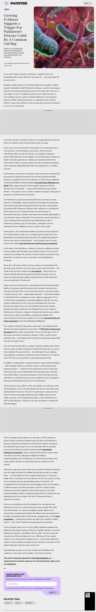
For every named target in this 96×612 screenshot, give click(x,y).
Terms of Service (39, 588)
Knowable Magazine (40, 558)
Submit (51, 592)
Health (7, 603)
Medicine (28, 603)
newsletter (11, 564)
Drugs (17, 603)
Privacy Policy (49, 588)
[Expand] (86, 594)
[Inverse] (19, 3)
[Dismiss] (92, 594)
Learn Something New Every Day (15, 575)
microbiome (36, 271)
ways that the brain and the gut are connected (38, 243)
